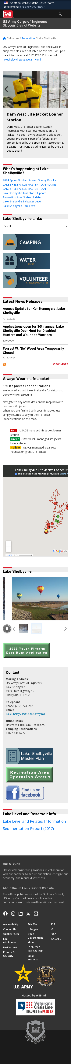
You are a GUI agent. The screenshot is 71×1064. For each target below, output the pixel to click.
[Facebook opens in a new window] (5, 913)
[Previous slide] (14, 628)
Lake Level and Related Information (34, 821)
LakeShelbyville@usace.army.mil (25, 714)
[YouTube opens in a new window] (36, 913)
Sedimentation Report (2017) (28, 828)
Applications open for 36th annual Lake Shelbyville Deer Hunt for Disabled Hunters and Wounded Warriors (33, 330)
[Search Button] (59, 14)
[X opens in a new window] (28, 913)
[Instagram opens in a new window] (13, 913)
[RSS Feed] (4, 364)
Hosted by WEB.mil (34, 995)
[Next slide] (65, 628)
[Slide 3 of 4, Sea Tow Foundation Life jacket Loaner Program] (35, 89)
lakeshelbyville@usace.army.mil (22, 59)
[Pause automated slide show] (7, 628)
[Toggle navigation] (65, 14)
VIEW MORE (60, 364)
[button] (32, 7)
